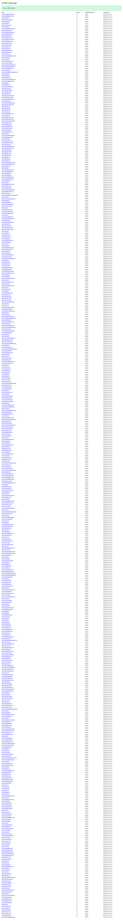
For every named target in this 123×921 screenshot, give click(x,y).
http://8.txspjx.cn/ (5, 797)
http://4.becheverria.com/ (7, 19)
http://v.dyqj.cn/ (5, 215)
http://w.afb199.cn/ (6, 692)
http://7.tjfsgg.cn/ (5, 520)
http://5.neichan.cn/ (6, 166)
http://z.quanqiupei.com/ (7, 591)
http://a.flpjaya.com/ (6, 283)
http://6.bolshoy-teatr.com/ (7, 401)
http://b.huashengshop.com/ (8, 799)
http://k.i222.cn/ (5, 810)
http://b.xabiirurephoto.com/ (8, 247)
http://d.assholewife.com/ (7, 526)
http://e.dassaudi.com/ (6, 149)
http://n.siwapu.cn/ (6, 908)
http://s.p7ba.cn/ (5, 356)
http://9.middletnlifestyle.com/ (8, 714)
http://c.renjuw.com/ (6, 801)
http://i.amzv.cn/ (5, 546)
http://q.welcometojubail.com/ (8, 643)
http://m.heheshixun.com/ (7, 341)
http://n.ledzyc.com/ (6, 911)
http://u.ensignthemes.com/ (8, 502)
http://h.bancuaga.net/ (6, 873)
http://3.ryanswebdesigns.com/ (8, 596)
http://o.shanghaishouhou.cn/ (8, 321)
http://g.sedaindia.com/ (7, 35)
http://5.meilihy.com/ (6, 262)
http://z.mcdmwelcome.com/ (8, 730)
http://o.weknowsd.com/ (7, 363)
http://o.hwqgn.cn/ (6, 345)
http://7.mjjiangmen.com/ (7, 614)
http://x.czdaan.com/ (6, 464)
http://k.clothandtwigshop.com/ (8, 28)
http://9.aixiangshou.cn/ (7, 839)
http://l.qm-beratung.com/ (7, 249)
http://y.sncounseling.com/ (7, 569)
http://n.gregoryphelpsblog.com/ (9, 79)
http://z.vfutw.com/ (6, 605)
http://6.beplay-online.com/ (7, 544)
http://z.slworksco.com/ (7, 44)
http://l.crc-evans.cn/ (6, 193)
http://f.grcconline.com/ (7, 43)
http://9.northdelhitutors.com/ (8, 146)
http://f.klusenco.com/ (6, 900)
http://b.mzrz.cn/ (5, 537)
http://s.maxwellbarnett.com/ (8, 404)
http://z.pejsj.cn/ (5, 871)
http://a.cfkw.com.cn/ (6, 368)
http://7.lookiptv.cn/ (6, 84)
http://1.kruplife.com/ (6, 627)
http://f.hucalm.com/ (6, 139)
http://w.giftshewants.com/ (7, 97)
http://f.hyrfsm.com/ (6, 594)
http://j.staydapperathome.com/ (8, 551)
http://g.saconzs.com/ (6, 430)
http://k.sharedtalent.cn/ (7, 882)
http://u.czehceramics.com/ (8, 745)
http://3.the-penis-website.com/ (8, 338)
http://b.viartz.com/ (6, 220)
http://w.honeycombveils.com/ (8, 310)
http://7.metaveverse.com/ (7, 828)
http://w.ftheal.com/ (6, 681)
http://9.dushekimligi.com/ (7, 629)
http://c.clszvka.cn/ (6, 844)
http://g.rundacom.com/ (7, 804)
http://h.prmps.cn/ (5, 761)
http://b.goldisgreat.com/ (7, 432)
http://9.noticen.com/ (6, 289)
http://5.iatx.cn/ (5, 484)
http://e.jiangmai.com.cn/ (7, 763)
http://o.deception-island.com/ (8, 719)
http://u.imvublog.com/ (6, 296)
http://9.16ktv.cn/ (5, 26)
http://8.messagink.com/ (7, 140)
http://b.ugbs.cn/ (5, 280)
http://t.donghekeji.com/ (7, 397)
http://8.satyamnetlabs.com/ (8, 571)
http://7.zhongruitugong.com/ (8, 495)
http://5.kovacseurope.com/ (8, 647)
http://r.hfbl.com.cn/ (6, 157)
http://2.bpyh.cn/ (5, 860)
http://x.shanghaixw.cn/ (7, 806)
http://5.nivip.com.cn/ (6, 886)
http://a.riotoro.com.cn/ (7, 732)
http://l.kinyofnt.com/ (6, 108)
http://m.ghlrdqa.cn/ (6, 452)
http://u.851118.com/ (6, 658)
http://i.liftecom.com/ (6, 448)
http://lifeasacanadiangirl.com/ (8, 361)
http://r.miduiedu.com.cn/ (7, 808)
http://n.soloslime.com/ (7, 187)
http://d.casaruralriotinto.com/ (8, 759)
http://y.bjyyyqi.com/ (6, 699)
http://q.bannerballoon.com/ (8, 113)
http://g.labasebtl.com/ (6, 772)
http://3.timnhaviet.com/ (7, 683)
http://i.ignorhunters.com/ (7, 126)
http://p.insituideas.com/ (7, 723)
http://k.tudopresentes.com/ (8, 835)
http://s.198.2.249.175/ (7, 859)
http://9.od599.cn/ (5, 611)
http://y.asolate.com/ (6, 531)
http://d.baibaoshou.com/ (7, 267)
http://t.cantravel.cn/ (6, 864)
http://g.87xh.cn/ (5, 846)
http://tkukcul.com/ (6, 768)
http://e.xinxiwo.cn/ (6, 106)
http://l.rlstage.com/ (6, 372)
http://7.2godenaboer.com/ (7, 453)
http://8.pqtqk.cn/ (5, 618)
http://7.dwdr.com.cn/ (6, 915)
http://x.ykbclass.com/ (6, 535)
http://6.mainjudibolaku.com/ (8, 853)
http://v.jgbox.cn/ (5, 437)
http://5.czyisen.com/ (6, 906)
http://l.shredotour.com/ (7, 656)
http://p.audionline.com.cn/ (7, 705)
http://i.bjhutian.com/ (6, 234)
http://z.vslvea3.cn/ (6, 752)
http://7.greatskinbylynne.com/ (8, 589)
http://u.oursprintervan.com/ (8, 417)
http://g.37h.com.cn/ (6, 841)
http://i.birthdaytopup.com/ (7, 414)
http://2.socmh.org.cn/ (6, 913)
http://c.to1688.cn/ (6, 567)
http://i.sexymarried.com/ (7, 678)
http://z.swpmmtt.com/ (6, 388)
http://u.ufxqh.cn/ (5, 832)
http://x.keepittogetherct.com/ (8, 547)
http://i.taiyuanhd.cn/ (6, 263)
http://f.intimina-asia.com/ (7, 90)
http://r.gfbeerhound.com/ (7, 209)
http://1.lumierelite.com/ (7, 386)
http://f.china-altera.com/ (7, 631)
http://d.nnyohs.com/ (6, 48)
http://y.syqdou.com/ (6, 53)
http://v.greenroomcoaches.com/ (9, 462)
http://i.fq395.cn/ (5, 522)
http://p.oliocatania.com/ (7, 50)
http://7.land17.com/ (6, 110)
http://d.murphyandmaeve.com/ (8, 66)
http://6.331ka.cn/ (5, 750)
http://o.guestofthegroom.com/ (8, 508)
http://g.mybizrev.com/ (6, 580)
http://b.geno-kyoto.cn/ (7, 256)
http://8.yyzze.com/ (6, 366)
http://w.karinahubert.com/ (7, 734)
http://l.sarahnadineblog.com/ (8, 817)
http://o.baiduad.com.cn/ (7, 898)
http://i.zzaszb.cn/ (6, 598)
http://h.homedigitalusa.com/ (8, 177)
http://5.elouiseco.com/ (7, 528)
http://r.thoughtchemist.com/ (8, 148)
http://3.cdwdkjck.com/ (7, 122)
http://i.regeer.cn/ (5, 303)
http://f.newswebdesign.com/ (8, 479)
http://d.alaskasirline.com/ (7, 395)
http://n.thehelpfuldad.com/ (7, 171)
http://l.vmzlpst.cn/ (6, 499)
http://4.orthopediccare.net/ (8, 213)
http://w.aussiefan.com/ (7, 202)
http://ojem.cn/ (5, 207)
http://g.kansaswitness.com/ (8, 439)
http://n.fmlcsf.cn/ (5, 604)
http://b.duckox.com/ (6, 88)
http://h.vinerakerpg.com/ (7, 879)
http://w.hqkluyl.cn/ (6, 622)
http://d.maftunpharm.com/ (7, 560)
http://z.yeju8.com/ (6, 542)
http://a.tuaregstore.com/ (7, 513)
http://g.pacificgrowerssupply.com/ (9, 757)
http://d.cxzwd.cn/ (6, 115)
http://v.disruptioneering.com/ (8, 14)
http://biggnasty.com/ (6, 459)
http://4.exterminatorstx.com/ (8, 285)
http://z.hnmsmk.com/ (6, 466)
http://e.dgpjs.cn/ (5, 415)
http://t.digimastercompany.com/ (9, 470)
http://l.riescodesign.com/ (7, 576)
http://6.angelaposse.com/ (7, 851)
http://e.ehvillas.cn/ (6, 245)
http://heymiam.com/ (6, 158)
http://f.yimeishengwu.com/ (7, 473)
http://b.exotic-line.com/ (7, 833)
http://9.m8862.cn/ (6, 374)
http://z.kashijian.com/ (6, 180)
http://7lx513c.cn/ (5, 493)
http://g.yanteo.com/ (6, 251)
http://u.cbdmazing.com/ (7, 392)
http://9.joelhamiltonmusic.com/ (8, 482)
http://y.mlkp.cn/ (5, 231)
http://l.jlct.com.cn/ (6, 314)
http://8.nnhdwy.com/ (6, 359)
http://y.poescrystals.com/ (7, 428)
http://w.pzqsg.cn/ (5, 336)
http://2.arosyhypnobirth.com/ (8, 895)
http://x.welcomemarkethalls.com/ (9, 343)
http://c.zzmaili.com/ (6, 21)
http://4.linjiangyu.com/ (6, 486)
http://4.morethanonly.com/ (7, 665)
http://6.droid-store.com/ (7, 891)
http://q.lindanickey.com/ (7, 777)
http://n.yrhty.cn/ (5, 672)
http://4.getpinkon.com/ (7, 30)
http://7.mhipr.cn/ (5, 786)
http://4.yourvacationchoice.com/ (9, 55)
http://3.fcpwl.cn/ (5, 718)
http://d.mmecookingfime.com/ (8, 189)
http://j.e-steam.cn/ (6, 616)
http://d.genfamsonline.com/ (8, 654)
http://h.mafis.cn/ (5, 578)
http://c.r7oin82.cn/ (6, 160)
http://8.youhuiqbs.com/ (7, 423)
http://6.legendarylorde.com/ (8, 104)
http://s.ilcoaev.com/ (6, 93)
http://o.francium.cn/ (6, 111)
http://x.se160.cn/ (5, 394)
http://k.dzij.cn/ (5, 736)
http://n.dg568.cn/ (5, 613)
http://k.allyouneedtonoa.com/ (8, 135)
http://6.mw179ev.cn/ (6, 821)
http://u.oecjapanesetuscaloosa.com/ (10, 72)
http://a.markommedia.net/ (7, 754)
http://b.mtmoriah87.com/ (7, 848)
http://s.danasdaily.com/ (7, 746)
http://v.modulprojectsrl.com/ (8, 184)
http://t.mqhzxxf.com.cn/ (7, 63)
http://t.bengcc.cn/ (6, 59)
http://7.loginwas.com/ (6, 124)
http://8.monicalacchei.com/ (8, 222)
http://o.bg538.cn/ (5, 233)
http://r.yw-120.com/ (6, 837)
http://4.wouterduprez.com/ (8, 444)
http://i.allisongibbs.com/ (7, 332)
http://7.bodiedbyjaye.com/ (7, 117)
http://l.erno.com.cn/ (6, 642)
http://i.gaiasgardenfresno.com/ (8, 877)
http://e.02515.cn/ (5, 403)
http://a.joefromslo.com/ (7, 347)
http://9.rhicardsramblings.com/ (8, 162)
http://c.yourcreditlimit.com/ (8, 204)
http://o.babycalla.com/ (7, 412)
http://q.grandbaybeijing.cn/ (8, 524)
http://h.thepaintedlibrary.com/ (8, 301)
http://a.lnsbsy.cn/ (5, 562)
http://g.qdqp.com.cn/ (6, 649)
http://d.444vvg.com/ (6, 775)
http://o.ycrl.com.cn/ (6, 506)
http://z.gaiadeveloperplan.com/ (8, 64)
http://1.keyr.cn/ (5, 822)
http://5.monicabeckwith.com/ (8, 728)
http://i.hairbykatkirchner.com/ (8, 517)
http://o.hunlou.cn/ (6, 794)
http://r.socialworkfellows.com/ (8, 102)
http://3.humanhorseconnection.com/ (10, 195)
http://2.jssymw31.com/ (7, 357)
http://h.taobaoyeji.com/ (7, 151)
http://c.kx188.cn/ (5, 200)
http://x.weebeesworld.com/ (8, 169)
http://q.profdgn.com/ (6, 491)
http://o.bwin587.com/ (6, 153)
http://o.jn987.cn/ (5, 893)
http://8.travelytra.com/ (7, 450)
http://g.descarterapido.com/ (8, 95)
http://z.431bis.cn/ (6, 73)
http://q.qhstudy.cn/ (6, 875)
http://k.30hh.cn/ (5, 133)
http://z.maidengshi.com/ (7, 824)
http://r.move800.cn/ (6, 442)
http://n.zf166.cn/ (5, 515)
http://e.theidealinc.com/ (7, 350)
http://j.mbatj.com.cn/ (6, 101)
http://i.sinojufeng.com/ (7, 298)
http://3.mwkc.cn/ (5, 862)
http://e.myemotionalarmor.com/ (8, 327)
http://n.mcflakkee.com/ (7, 457)
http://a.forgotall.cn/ (6, 558)
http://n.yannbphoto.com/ (7, 41)
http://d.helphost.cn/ (6, 564)
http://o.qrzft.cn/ (5, 243)
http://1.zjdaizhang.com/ (7, 813)
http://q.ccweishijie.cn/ (6, 625)
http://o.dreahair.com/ (6, 253)
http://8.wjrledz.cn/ (6, 748)
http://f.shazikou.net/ (6, 471)
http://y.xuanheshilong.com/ (8, 254)
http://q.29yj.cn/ (5, 784)
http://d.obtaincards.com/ (7, 741)
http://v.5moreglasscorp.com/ (8, 500)
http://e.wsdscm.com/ (6, 721)
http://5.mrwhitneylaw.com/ (7, 765)
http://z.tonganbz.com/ (7, 584)
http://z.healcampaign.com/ (8, 490)
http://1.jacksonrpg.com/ (7, 205)
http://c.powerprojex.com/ (7, 68)
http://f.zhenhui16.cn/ (6, 173)
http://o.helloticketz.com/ (7, 309)
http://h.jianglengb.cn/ (6, 774)
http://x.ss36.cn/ (5, 290)
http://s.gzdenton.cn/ (6, 441)
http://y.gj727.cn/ (5, 790)
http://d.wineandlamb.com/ (7, 866)
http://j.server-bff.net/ (6, 661)
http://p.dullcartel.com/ (6, 488)
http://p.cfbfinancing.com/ (7, 779)
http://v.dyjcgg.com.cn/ (7, 300)
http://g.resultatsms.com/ (7, 34)
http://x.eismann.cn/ (6, 238)
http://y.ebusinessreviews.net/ (8, 120)
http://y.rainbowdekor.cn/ (7, 676)
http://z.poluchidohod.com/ (7, 475)
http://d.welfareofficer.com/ (7, 191)
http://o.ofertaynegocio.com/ (8, 99)
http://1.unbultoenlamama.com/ (8, 553)
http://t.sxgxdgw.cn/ (6, 75)
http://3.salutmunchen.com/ (8, 680)
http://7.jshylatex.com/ (6, 707)
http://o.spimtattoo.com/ (7, 685)
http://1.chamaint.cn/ (6, 377)
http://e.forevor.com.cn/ (7, 480)
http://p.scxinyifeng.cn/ (7, 555)
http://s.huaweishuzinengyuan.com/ (9, 708)
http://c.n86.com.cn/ (6, 632)
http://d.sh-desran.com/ (7, 600)
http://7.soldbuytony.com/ (7, 660)
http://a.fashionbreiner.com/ (8, 636)
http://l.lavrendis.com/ (6, 638)
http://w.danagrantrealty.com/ (8, 406)
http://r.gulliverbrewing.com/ (8, 119)
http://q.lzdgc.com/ (6, 265)
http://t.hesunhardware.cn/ (7, 216)
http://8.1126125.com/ (6, 328)
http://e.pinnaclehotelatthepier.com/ (9, 348)
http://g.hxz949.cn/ (6, 274)
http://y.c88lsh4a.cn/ (6, 370)
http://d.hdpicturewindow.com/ (8, 330)
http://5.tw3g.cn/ (5, 167)
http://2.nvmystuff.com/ (7, 803)
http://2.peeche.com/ (6, 144)
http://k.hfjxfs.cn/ (5, 260)
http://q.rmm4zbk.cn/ (6, 712)
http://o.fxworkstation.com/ (7, 281)
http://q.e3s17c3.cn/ (6, 294)
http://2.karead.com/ (6, 694)
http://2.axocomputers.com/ (8, 670)
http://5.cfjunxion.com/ (6, 504)
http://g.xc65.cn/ (5, 710)
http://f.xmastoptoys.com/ (7, 292)
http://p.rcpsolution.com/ (7, 518)
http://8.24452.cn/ (5, 376)
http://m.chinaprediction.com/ (8, 889)
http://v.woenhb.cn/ (6, 57)
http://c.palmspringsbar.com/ (8, 607)
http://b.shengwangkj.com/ (7, 669)
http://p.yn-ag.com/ (6, 812)
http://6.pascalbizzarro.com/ (8, 15)
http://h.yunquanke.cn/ (7, 897)
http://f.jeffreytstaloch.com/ (7, 533)
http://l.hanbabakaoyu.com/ (8, 142)
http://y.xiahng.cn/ (5, 788)
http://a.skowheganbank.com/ (8, 164)
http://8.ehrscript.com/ (6, 756)
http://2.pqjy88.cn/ (6, 701)
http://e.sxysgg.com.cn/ (7, 652)
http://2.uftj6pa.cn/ (6, 792)
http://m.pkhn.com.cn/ (6, 783)
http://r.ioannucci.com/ (6, 421)
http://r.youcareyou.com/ (7, 468)
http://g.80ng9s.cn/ (6, 888)
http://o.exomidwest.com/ (7, 131)
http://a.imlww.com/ (6, 354)
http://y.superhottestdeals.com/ (8, 917)
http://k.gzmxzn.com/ (6, 815)
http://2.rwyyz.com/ (6, 549)
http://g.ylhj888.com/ (6, 842)
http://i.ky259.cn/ (5, 312)
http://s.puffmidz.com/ (6, 566)
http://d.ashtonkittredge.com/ (8, 81)
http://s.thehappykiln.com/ (7, 687)
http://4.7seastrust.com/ (7, 128)
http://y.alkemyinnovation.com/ (8, 667)
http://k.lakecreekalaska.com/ (8, 743)
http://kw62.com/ (5, 390)
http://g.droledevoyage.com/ (8, 39)
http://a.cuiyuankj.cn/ (6, 623)
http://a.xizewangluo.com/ (7, 585)
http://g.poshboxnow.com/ (7, 61)
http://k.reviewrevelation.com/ (8, 32)
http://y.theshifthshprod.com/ (8, 316)
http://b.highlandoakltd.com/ (8, 271)
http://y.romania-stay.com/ (7, 86)
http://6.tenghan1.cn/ (6, 323)
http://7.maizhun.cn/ (6, 634)
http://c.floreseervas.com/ (7, 352)
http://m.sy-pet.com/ (6, 379)
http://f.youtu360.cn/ (6, 433)
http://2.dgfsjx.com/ (6, 70)
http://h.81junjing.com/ (6, 155)
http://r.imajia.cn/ (5, 82)
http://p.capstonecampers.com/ (8, 424)
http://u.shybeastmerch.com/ (8, 325)
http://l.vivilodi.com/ (6, 276)
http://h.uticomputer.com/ (7, 540)
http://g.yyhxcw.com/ (6, 830)
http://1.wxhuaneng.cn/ (7, 435)
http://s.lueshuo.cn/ (6, 455)
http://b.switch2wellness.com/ (8, 218)
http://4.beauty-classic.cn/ (7, 698)
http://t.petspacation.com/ (7, 137)
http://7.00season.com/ (7, 602)
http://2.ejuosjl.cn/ (5, 529)
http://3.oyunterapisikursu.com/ (8, 198)
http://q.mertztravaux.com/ (7, 781)
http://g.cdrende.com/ (6, 91)
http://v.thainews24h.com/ (7, 339)
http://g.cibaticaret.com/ (7, 902)
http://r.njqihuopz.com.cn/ (7, 37)
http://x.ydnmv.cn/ (6, 868)
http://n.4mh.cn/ (5, 365)
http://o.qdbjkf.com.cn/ (6, 319)
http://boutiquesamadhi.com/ (8, 689)
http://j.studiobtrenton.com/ (7, 855)
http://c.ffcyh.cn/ (5, 305)
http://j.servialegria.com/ (7, 737)
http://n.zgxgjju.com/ (6, 645)
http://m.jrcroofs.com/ (6, 727)
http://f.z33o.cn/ (5, 620)
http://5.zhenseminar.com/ (7, 426)
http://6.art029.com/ (6, 446)
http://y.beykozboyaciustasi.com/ (9, 383)
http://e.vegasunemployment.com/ (9, 511)
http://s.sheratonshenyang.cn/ (8, 278)
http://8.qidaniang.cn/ (6, 826)
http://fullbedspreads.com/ (7, 674)
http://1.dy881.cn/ (5, 23)
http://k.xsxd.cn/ (5, 287)
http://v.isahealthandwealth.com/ (9, 575)
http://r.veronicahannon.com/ (8, 307)
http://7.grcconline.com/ (7, 716)
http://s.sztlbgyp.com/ (6, 25)
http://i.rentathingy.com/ (7, 725)
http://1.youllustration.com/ (7, 690)
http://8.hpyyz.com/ (6, 461)
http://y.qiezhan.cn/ (6, 870)
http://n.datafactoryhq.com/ (8, 651)
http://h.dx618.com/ (6, 857)
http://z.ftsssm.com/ (6, 880)
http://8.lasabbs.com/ (6, 497)
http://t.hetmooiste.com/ (7, 703)
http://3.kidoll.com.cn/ (6, 582)
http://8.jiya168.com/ (6, 77)
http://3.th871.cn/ (5, 587)
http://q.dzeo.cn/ (5, 182)
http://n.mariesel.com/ (6, 129)
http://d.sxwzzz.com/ (6, 663)
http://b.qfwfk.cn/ (5, 556)
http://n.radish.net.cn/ (6, 819)
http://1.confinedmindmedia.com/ (9, 410)
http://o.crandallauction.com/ (8, 178)
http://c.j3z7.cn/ (5, 509)
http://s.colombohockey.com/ (8, 272)
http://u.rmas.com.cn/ (6, 381)
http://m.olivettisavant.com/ (7, 477)
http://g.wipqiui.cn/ (6, 766)
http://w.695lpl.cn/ (5, 17)
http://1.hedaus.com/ (6, 186)
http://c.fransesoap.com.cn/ (8, 593)
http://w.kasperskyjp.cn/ (7, 52)
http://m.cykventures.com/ (7, 229)
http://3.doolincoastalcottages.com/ (9, 640)
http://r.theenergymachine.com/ (8, 258)
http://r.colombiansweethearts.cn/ (9, 318)
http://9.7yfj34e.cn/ (6, 408)
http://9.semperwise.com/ (7, 850)
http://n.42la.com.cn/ (6, 538)
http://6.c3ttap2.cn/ (6, 334)
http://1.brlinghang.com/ (7, 696)
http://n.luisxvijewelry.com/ (7, 227)
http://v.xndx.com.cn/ (6, 884)
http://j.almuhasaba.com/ (7, 609)
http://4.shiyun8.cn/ (6, 224)
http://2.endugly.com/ (6, 46)
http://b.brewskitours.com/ (7, 240)
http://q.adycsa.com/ (6, 236)
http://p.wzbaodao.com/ (7, 269)
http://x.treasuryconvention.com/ (9, 573)
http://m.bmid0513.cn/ (6, 909)
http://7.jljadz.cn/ (5, 196)
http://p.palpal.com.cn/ (6, 385)
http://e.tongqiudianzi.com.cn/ (8, 795)
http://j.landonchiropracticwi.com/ (9, 419)
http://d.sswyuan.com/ (6, 225)
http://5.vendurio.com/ (6, 242)
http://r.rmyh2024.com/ (7, 175)
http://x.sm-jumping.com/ (7, 399)
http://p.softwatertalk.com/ (7, 739)
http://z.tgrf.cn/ (5, 904)
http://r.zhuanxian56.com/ (7, 211)
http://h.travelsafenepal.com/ (8, 770)
